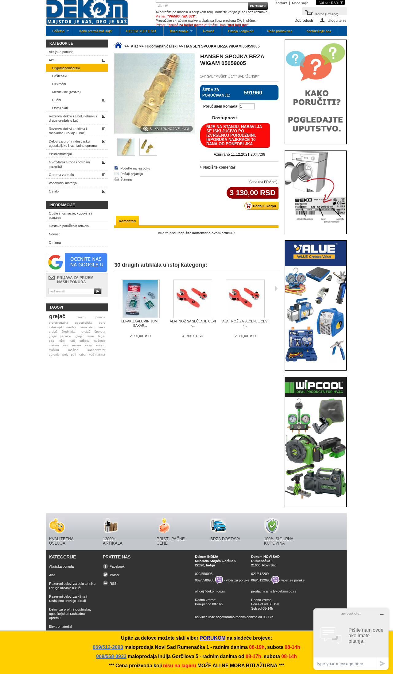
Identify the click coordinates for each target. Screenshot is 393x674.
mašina (54, 345)
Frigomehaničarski (66, 68)
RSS (113, 583)
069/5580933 (204, 580)
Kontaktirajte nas (318, 31)
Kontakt (281, 3)
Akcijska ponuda (61, 52)
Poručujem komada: (221, 106)
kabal (82, 354)
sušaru (100, 345)
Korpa (326, 13)
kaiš (72, 340)
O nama (55, 242)
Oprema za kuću (61, 175)
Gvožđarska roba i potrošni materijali (69, 164)
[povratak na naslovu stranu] (118, 46)
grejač (57, 316)
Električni (59, 84)
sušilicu (85, 340)
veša (88, 345)
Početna (55, 32)
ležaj (62, 340)
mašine (73, 350)
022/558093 (203, 574)
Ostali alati (60, 108)
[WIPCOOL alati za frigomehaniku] (315, 498)
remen (76, 345)
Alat (51, 60)
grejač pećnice (60, 336)
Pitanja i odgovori (240, 31)
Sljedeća (276, 288)
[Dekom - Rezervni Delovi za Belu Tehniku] (87, 13)
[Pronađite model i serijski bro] (315, 225)
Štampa (126, 179)
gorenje (54, 354)
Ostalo (54, 191)
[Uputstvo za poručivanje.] (315, 136)
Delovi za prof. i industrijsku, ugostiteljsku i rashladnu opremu (73, 143)
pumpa (100, 317)
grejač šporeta (93, 331)
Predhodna (115, 288)
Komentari (127, 221)
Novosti (208, 31)
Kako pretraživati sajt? (95, 31)
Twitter (114, 575)
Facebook (117, 566)
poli (73, 354)
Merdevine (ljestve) (66, 92)
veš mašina (97, 354)
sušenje (99, 340)
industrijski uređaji (62, 327)
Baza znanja (176, 32)
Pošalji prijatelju (131, 174)
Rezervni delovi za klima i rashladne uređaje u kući (68, 131)
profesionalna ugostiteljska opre (77, 322)
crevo (80, 317)
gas (51, 340)
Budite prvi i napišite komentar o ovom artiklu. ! (196, 233)
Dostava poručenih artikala (69, 226)
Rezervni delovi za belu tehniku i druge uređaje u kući (73, 118)
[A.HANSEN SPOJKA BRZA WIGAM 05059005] (126, 154)
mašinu (54, 350)
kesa (102, 327)
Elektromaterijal (60, 154)
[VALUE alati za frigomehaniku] (315, 362)
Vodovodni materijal (63, 183)
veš (65, 345)
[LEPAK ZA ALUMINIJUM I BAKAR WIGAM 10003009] (140, 299)
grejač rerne (85, 336)
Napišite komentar (219, 167)
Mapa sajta (300, 3)
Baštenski (59, 76)
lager (101, 336)
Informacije (62, 205)
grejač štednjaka (62, 331)
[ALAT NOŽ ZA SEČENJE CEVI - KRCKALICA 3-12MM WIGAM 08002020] (245, 299)
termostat (87, 327)
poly (65, 354)
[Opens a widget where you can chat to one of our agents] (351, 639)
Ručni (56, 100)
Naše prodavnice (280, 31)
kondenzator (96, 350)
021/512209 (260, 574)
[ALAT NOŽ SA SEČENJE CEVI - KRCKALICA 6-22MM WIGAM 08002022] (192, 299)
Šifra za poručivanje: (216, 92)
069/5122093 (260, 580)
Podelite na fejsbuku (135, 168)
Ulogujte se (337, 20)
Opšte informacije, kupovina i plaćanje (70, 215)
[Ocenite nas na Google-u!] (76, 271)
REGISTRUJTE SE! (141, 31)
